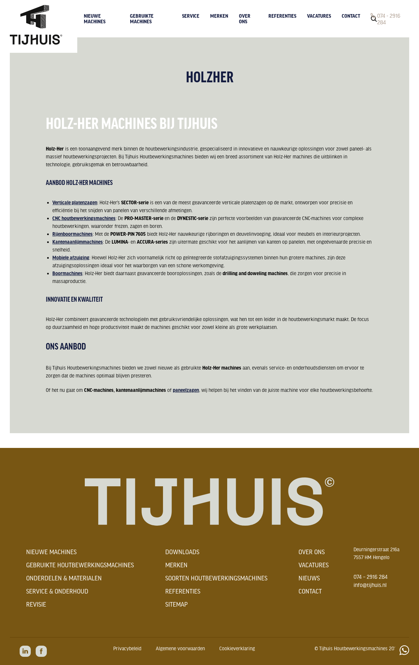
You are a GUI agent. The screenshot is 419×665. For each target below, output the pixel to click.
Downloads (182, 552)
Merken (219, 15)
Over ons (244, 18)
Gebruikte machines (142, 18)
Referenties (282, 15)
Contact (351, 15)
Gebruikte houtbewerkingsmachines (80, 565)
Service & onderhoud (57, 591)
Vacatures (319, 15)
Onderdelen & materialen (64, 578)
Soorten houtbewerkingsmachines (216, 578)
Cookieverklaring (237, 648)
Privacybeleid (127, 648)
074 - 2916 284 (388, 18)
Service (190, 15)
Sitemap (176, 604)
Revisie (36, 604)
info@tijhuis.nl (370, 585)
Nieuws (309, 578)
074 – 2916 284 (371, 576)
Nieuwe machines (94, 18)
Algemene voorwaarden (180, 648)
